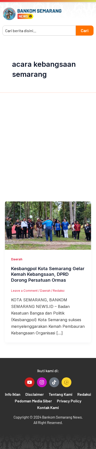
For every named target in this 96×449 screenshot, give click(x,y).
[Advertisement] (48, 151)
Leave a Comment (24, 290)
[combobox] (39, 31)
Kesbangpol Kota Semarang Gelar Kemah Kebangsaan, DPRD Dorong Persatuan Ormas (47, 274)
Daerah (16, 259)
